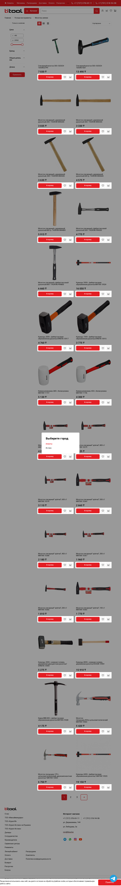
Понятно (109, 882)
